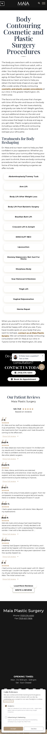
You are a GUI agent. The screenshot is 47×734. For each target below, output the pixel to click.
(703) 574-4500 (27, 616)
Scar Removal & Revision (23, 279)
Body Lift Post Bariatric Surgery (23, 207)
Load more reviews (23, 586)
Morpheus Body (23, 269)
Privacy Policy (8, 701)
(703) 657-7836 (25, 618)
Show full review (9, 436)
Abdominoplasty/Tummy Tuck (23, 176)
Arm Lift (24, 186)
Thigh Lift (23, 289)
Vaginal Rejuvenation (23, 299)
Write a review (23, 590)
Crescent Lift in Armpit (23, 227)
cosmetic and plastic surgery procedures (22, 89)
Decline (34, 729)
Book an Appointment (24, 379)
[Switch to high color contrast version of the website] (2, 4)
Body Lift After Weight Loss (23, 197)
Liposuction (23, 247)
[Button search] (39, 3)
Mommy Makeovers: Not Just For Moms (23, 258)
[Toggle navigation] (43, 3)
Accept (13, 729)
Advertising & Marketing (16, 717)
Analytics (11, 706)
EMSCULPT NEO (23, 237)
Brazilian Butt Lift (23, 217)
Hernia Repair (23, 309)
